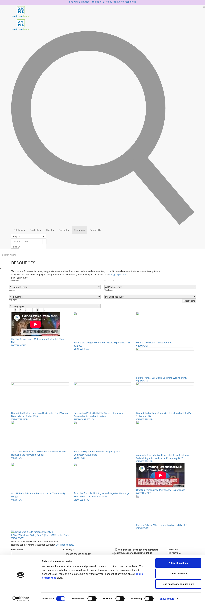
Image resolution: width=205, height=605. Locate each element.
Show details (167, 598)
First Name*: (18, 549)
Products (35, 230)
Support (63, 230)
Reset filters (189, 300)
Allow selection (178, 573)
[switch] (92, 598)
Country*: (68, 549)
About (49, 230)
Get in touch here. (65, 544)
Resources (79, 230)
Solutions (19, 230)
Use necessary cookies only (178, 584)
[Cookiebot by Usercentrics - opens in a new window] (21, 598)
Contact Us (95, 230)
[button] (28, 236)
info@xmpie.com (117, 274)
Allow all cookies (178, 563)
